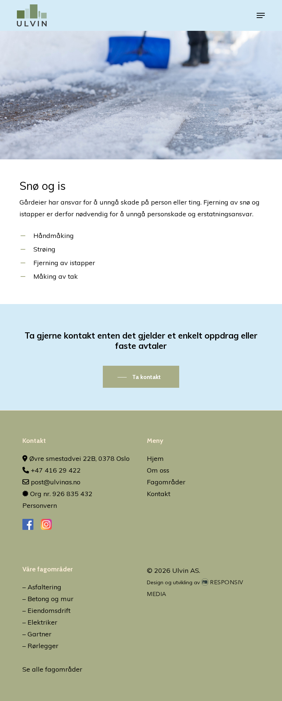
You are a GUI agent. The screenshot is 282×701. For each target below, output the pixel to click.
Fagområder (166, 482)
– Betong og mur (47, 599)
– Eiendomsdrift (46, 610)
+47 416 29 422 (55, 470)
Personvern (39, 505)
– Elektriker (39, 622)
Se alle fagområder (52, 669)
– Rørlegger (40, 646)
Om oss (158, 470)
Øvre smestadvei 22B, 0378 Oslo (79, 458)
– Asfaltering (41, 587)
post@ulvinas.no (54, 482)
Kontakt (158, 493)
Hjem (155, 458)
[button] (261, 15)
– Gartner (36, 634)
